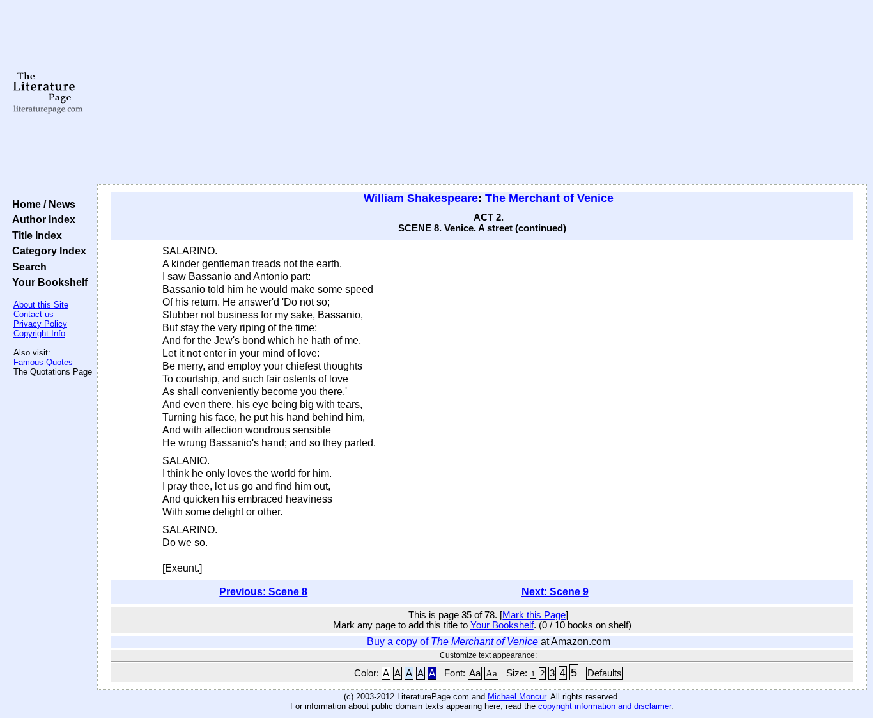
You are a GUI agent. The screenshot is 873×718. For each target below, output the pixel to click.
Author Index (41, 219)
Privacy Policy (40, 324)
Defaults (604, 673)
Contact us (33, 314)
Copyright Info (39, 333)
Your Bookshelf (47, 282)
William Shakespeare (421, 198)
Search (27, 266)
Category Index (46, 250)
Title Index (34, 235)
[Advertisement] (481, 92)
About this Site (40, 304)
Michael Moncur (517, 696)
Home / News (41, 204)
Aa (475, 673)
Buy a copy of (452, 641)
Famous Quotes (43, 362)
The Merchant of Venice (549, 198)
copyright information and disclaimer (604, 706)
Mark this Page (534, 615)
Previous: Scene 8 (263, 591)
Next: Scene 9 (555, 591)
